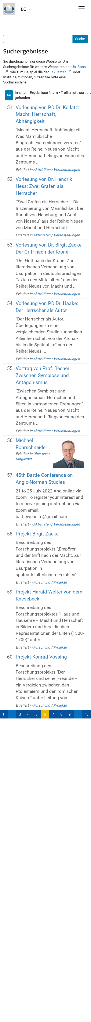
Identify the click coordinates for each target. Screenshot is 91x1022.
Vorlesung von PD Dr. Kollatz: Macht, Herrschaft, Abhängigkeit (47, 114)
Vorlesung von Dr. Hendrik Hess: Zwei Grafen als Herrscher (44, 186)
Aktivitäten (41, 170)
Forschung (41, 582)
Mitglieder (24, 459)
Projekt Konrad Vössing (41, 657)
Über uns (40, 454)
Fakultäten (58, 72)
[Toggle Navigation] (82, 8)
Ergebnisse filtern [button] (44, 92)
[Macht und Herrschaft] (9, 9)
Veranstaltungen (67, 170)
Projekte (60, 582)
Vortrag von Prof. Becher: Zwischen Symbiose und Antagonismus (43, 375)
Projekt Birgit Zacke (37, 534)
